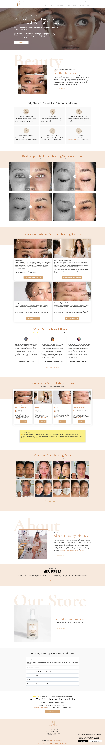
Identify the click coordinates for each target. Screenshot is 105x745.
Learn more (96, 738)
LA (79, 139)
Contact (82, 5)
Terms (65, 743)
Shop (88, 5)
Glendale (74, 139)
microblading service (20, 263)
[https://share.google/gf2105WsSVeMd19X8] (23, 1)
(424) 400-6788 (88, 1)
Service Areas (60, 5)
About (75, 5)
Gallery (68, 5)
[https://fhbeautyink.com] (18, 5)
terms (54, 440)
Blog (57, 743)
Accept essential (96, 741)
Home (45, 5)
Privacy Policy (61, 743)
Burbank (70, 139)
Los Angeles (59, 740)
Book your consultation (40, 707)
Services (52, 5)
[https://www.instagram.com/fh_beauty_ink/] (15, 1)
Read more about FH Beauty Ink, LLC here (72, 550)
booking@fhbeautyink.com (75, 1)
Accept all (83, 741)
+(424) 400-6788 (54, 729)
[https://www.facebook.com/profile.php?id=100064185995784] (19, 1)
